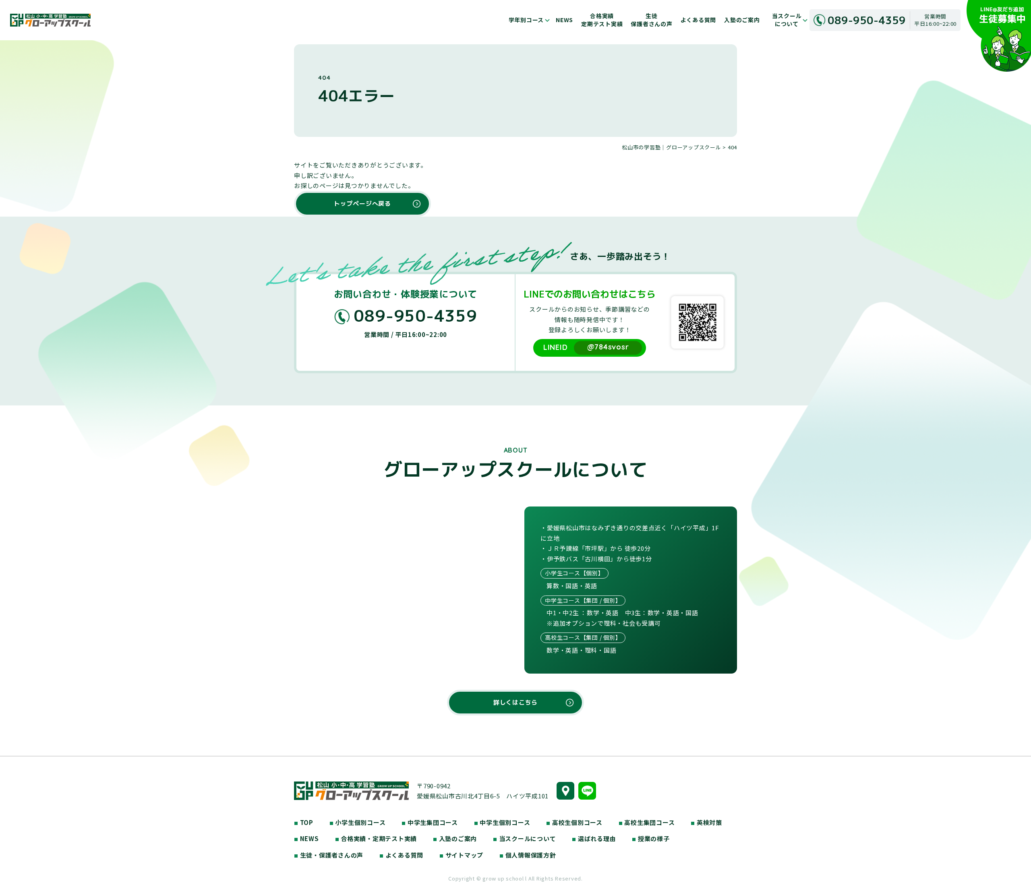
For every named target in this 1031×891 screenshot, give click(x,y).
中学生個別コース (502, 822)
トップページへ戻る (362, 203)
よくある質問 (698, 20)
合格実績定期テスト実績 (602, 20)
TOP (303, 822)
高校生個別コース (574, 822)
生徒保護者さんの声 (651, 20)
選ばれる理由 (594, 838)
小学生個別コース (357, 822)
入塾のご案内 (742, 20)
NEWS (564, 20)
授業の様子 (650, 838)
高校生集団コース (647, 822)
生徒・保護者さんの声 (328, 855)
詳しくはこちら (515, 702)
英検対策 (706, 822)
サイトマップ (461, 855)
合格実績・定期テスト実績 (376, 838)
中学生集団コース (430, 822)
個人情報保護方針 (527, 855)
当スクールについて (787, 20)
